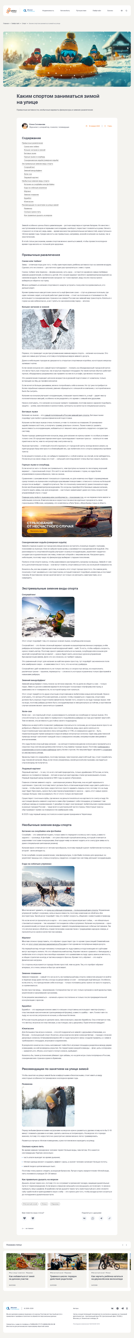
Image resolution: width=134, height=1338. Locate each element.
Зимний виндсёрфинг (33, 170)
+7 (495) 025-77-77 (35, 1324)
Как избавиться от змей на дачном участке (21, 1277)
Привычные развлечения (32, 143)
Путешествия (81, 11)
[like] (24, 1218)
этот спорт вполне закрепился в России (47, 944)
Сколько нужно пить (32, 212)
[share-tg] (101, 1218)
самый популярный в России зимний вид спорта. (67, 415)
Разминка (28, 208)
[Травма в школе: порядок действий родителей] (66, 1270)
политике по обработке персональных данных (39, 1316)
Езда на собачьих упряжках (35, 188)
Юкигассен (28, 201)
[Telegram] (122, 1308)
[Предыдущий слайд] (123, 1245)
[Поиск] (126, 10)
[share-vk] (84, 1218)
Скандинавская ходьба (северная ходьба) (41, 160)
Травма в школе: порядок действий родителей (63, 1277)
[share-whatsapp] (92, 1218)
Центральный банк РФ (93, 1316)
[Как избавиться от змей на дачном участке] (25, 1270)
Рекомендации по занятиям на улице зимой (40, 205)
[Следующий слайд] (126, 1245)
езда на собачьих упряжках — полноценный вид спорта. (72, 910)
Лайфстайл (97, 11)
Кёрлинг (27, 191)
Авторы (75, 1308)
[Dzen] (118, 1308)
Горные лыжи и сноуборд (34, 157)
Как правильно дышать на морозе (38, 215)
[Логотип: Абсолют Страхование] (29, 10)
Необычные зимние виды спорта (35, 181)
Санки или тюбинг (31, 146)
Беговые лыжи (30, 153)
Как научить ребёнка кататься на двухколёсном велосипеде (107, 1277)
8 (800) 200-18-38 (49, 1324)
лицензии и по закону (32, 1314)
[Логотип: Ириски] (11, 10)
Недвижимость (48, 11)
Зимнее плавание (31, 195)
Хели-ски (28, 174)
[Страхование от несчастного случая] (67, 536)
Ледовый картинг (31, 177)
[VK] (112, 1308)
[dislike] (32, 1218)
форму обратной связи (40, 1326)
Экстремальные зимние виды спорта (37, 164)
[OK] (127, 1308)
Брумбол (27, 198)
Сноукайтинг (29, 167)
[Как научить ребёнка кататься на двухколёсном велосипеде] (108, 1270)
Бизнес (110, 11)
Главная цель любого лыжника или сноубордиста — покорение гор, (53, 497)
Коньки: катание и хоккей (34, 150)
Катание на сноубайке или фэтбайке (39, 184)
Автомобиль (65, 11)
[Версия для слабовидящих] (121, 10)
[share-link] (109, 1218)
